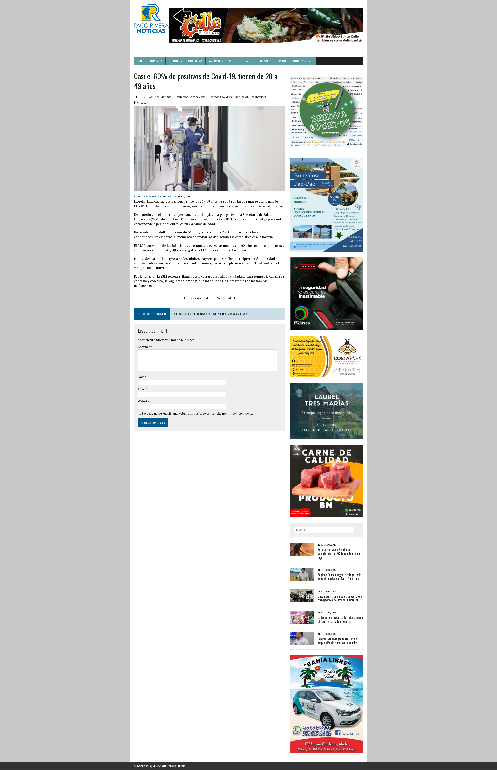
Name (142, 377)
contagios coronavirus (190, 97)
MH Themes (179, 766)
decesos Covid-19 (220, 97)
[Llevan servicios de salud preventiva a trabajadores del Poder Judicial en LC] (302, 600)
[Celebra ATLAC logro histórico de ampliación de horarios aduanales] (302, 642)
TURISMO (264, 61)
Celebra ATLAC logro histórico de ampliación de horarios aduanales (338, 641)
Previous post (197, 298)
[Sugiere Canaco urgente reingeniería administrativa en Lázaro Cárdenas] (302, 578)
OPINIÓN (281, 61)
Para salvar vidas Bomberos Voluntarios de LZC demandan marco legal (339, 553)
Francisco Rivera (160, 196)
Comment (145, 347)
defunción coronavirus (250, 97)
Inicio (140, 61)
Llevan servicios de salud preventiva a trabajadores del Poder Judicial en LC (340, 598)
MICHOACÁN (195, 61)
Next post (224, 298)
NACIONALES (216, 61)
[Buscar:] (324, 530)
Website (143, 401)
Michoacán (141, 102)
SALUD (248, 61)
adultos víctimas (160, 97)
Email (142, 389)
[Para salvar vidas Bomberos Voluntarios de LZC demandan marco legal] (302, 553)
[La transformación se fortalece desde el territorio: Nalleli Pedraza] (302, 621)
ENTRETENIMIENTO (303, 61)
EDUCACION (175, 61)
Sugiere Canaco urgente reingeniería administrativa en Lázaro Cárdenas (339, 576)
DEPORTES (156, 61)
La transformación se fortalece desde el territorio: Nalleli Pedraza (340, 619)
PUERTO (234, 61)
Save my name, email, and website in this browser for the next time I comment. (197, 413)
